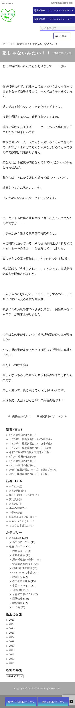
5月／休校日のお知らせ (22, 461)
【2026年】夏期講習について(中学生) (30, 439)
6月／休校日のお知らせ (22, 456)
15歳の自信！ (16, 512)
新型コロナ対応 (21, 542)
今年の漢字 (18, 555)
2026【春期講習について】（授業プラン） (33, 469)
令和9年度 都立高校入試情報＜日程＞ (30, 452)
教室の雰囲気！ (18, 490)
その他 (16, 607)
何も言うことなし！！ (22, 521)
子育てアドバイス (22, 594)
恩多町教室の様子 (22, 559)
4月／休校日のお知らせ (22, 465)
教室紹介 (17, 577)
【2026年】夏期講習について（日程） (30, 448)
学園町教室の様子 (22, 564)
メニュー (64, 36)
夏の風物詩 (15, 499)
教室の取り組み (21, 581)
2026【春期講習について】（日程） (29, 474)
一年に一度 (15, 486)
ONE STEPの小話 (22, 572)
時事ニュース (20, 551)
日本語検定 (18, 590)
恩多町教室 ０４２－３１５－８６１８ (54, 10)
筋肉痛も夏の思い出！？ (23, 517)
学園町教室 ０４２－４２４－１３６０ (54, 19)
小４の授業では (18, 508)
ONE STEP (34, 688)
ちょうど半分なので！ (22, 525)
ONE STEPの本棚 (22, 568)
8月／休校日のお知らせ (22, 435)
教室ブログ (15, 546)
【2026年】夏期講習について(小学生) (30, 443)
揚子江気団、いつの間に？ (24, 495)
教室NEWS (15, 538)
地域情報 (17, 603)
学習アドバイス (21, 585)
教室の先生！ (16, 504)
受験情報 (17, 598)
